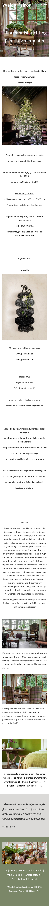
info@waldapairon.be (23, 231)
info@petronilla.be (24, 359)
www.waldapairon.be (24, 235)
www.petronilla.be (24, 353)
